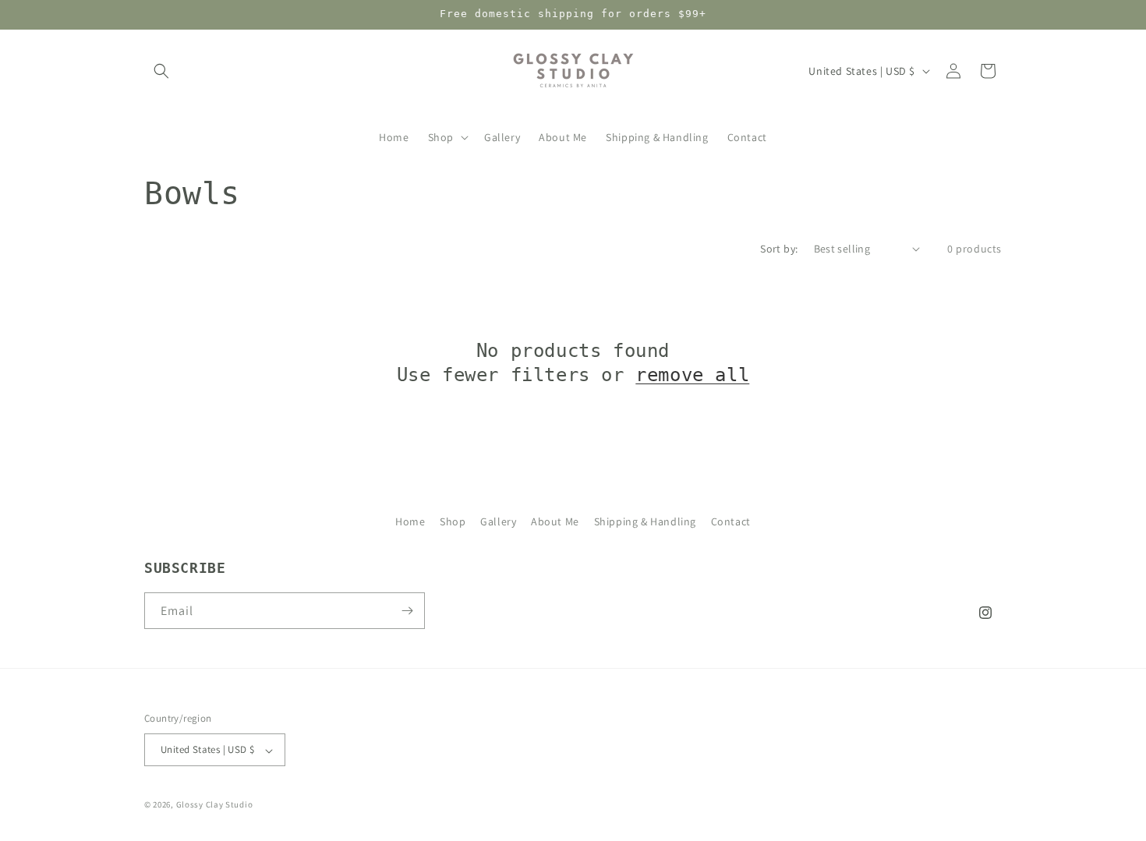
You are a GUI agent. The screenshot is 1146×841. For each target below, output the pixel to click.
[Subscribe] (407, 610)
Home (410, 521)
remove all (692, 375)
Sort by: (779, 249)
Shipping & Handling (645, 521)
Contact (731, 521)
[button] (161, 71)
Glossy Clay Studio (214, 805)
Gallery (498, 521)
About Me (555, 521)
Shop (452, 521)
